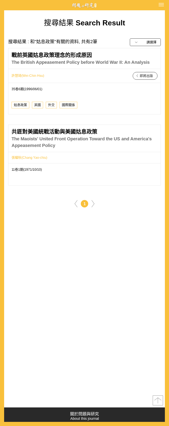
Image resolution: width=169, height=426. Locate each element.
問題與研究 (84, 5)
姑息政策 (20, 105)
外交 (51, 105)
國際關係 (68, 105)
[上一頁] (76, 203)
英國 (37, 105)
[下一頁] (93, 203)
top (158, 400)
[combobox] (145, 42)
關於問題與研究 (84, 416)
